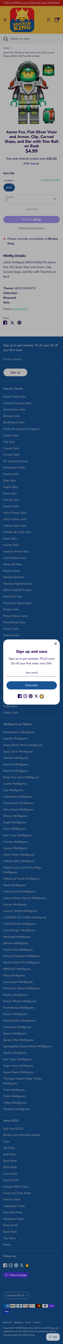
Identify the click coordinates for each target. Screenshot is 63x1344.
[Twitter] (36, 696)
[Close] (55, 643)
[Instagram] (25, 696)
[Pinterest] (31, 696)
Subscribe (31, 685)
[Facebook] (20, 696)
